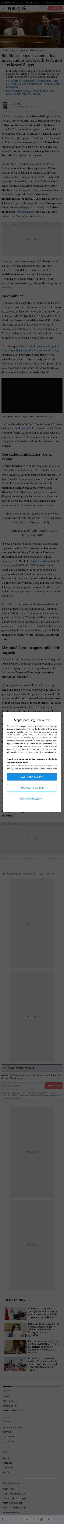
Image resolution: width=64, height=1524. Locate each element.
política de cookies (32, 752)
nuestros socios (43, 726)
